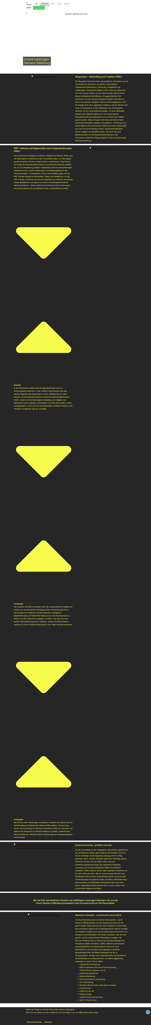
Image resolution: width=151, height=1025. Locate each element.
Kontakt (66, 3)
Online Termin (39, 7)
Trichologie (18, 604)
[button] (43, 289)
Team (53, 3)
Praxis (59, 3)
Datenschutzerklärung (34, 1022)
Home (36, 3)
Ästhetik (17, 385)
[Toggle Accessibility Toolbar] (148, 1012)
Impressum (48, 1022)
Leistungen (44, 3)
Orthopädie (18, 819)
